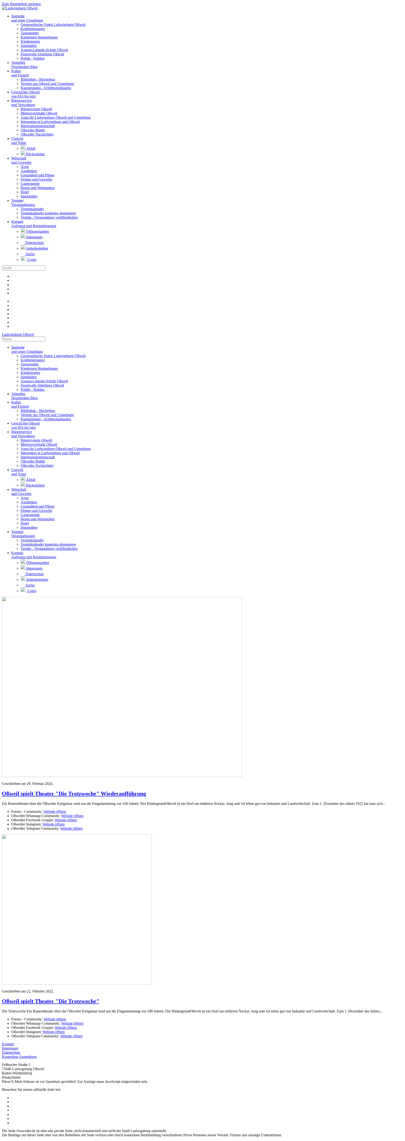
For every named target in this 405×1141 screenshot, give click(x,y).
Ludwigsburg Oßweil (18, 334)
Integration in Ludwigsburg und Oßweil (50, 122)
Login (31, 260)
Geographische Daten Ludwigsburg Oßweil (53, 25)
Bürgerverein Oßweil (36, 109)
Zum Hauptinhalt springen (21, 4)
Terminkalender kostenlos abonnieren (48, 213)
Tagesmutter (30, 33)
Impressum (33, 237)
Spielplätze (29, 46)
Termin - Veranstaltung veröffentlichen (49, 217)
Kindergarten (30, 41)
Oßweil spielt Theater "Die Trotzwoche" (50, 1001)
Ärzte (25, 167)
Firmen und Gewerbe (36, 179)
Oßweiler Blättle (33, 130)
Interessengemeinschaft (38, 126)
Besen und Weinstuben (38, 188)
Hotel (25, 192)
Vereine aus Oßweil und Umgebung (47, 84)
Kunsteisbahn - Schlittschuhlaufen (46, 88)
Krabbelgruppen (33, 29)
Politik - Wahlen (33, 58)
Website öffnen (55, 812)
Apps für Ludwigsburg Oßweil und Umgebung (56, 117)
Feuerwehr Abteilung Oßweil (42, 54)
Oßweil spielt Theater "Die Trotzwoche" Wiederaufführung (74, 794)
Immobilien (29, 196)
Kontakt (8, 1044)
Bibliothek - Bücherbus (38, 79)
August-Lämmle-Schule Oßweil (44, 50)
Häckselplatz (35, 154)
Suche (30, 254)
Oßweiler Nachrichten (37, 134)
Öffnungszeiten (37, 231)
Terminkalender (32, 209)
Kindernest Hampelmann (39, 37)
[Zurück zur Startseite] (20, 8)
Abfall (30, 148)
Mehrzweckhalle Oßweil (39, 113)
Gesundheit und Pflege (37, 175)
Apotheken (29, 171)
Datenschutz (34, 243)
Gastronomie (30, 184)
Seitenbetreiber (36, 248)
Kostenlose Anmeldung (19, 1057)
